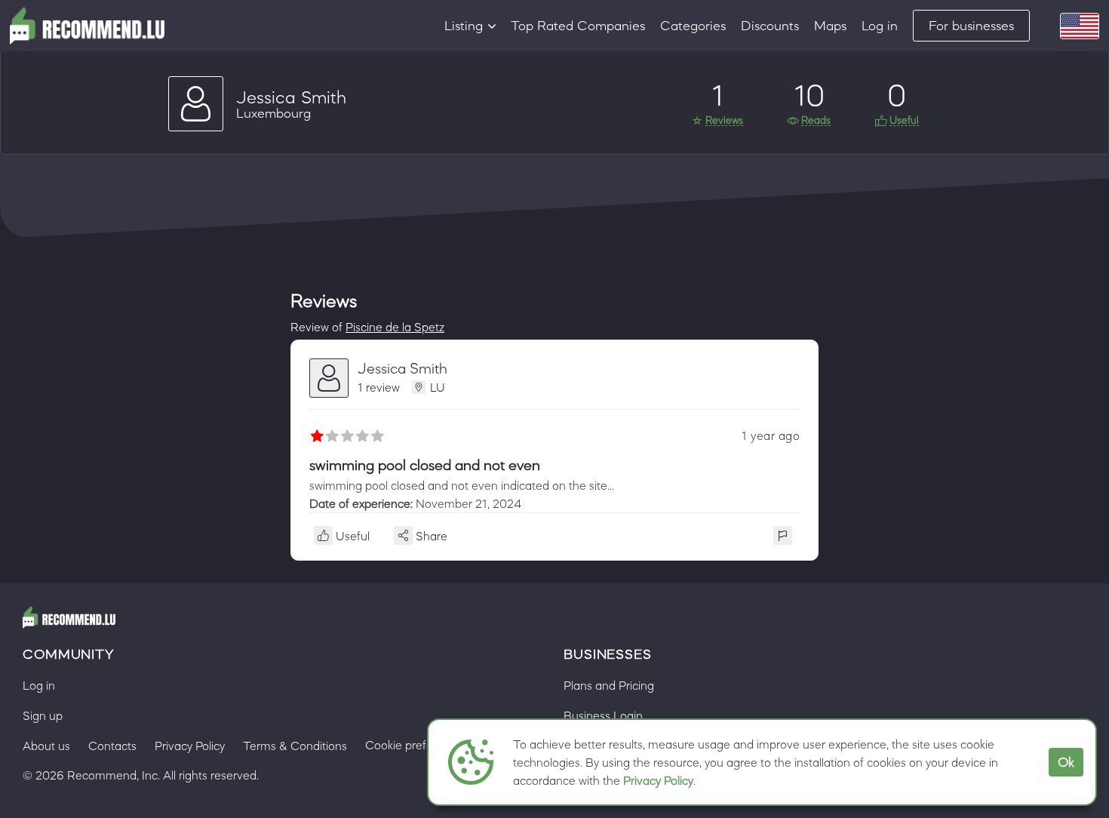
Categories (693, 25)
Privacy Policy (658, 780)
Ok (1066, 762)
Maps (830, 25)
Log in (880, 25)
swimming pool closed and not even (424, 464)
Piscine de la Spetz (395, 327)
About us (46, 746)
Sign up (43, 715)
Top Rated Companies (578, 25)
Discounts (770, 25)
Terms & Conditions (295, 746)
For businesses (971, 25)
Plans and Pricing (609, 685)
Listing (463, 25)
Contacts (112, 746)
